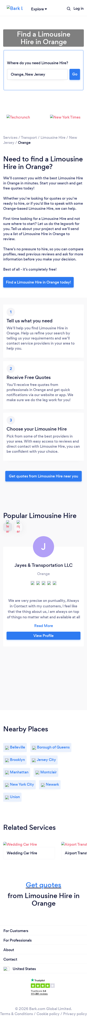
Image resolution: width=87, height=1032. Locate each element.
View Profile (43, 635)
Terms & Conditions (16, 1013)
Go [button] (74, 74)
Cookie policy (48, 1013)
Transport (29, 137)
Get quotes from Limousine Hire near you (43, 476)
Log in (78, 8)
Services (10, 137)
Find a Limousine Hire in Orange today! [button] (38, 282)
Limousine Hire (53, 137)
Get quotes (43, 885)
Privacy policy (75, 1013)
